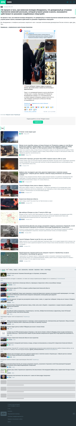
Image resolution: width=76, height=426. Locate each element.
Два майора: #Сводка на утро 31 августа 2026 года (35, 212)
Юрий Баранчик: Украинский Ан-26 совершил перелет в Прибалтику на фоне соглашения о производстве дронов (44, 253)
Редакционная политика (14, 414)
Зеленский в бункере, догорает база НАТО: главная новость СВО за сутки (42, 159)
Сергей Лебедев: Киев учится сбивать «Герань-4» (35, 185)
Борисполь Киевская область (28, 199)
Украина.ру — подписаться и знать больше (13, 27)
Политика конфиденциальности (15, 416)
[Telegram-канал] (67, 2)
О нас (9, 408)
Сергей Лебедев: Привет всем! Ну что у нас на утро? (35, 239)
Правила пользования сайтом (15, 419)
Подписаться (38, 122)
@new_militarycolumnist (37, 349)
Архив (9, 421)
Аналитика (29, 27)
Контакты (10, 411)
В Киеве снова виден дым (27, 132)
